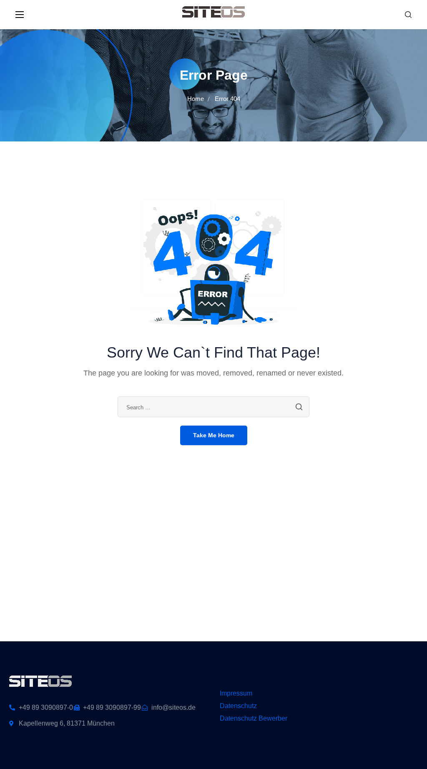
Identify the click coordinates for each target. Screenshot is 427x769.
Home (195, 98)
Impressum (236, 693)
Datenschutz (238, 705)
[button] (408, 14)
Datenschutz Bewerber (253, 718)
